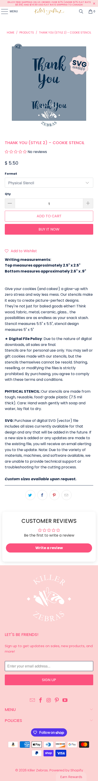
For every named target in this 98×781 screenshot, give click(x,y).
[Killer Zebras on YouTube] (65, 700)
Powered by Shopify (66, 770)
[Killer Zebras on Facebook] (40, 700)
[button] (16, 151)
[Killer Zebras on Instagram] (48, 700)
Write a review (49, 547)
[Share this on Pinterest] (54, 495)
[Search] (81, 11)
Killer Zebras (38, 770)
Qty (8, 194)
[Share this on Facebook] (42, 495)
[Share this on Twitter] (30, 495)
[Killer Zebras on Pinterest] (57, 700)
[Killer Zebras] (49, 11)
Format (11, 173)
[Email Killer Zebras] (32, 700)
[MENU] (2, 11)
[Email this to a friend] (67, 495)
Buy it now (49, 229)
